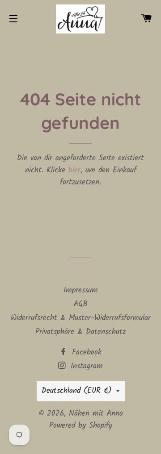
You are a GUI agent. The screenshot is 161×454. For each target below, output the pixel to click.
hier (74, 170)
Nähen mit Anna (96, 414)
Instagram (85, 366)
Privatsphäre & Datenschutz (80, 332)
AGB (81, 304)
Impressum (81, 290)
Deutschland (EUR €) (77, 391)
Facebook (85, 352)
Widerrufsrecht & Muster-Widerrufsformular (81, 318)
